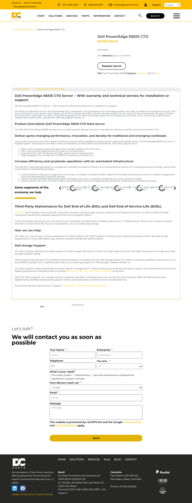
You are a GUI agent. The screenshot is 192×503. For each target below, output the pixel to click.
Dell (21, 29)
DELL (158, 73)
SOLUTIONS (55, 16)
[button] (140, 16)
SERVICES (72, 16)
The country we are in (25, 6)
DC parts (176, 16)
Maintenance (82, 375)
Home (15, 29)
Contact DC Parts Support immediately (84, 285)
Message (55, 403)
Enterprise (104, 349)
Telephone (56, 360)
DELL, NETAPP (104, 271)
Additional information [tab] (50, 89)
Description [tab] (22, 89)
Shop (107, 459)
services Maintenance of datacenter (114, 375)
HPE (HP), (77, 271)
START (41, 16)
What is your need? (62, 371)
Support (156, 5)
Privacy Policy (132, 422)
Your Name (57, 349)
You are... (103, 361)
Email (54, 392)
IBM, (68, 271)
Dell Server (30, 29)
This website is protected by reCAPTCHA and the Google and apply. (95, 424)
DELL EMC (89, 271)
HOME (62, 459)
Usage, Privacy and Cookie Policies (32, 494)
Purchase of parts (62, 375)
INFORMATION (101, 16)
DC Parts (19, 212)
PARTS (85, 16)
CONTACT (119, 16)
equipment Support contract (68, 378)
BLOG (117, 459)
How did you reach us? (65, 382)
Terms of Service (66, 425)
